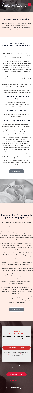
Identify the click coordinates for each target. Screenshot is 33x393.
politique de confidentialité (13, 354)
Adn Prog (19, 391)
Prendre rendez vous (16, 374)
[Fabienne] (12, 5)
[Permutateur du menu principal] (29, 4)
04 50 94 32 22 (17, 380)
